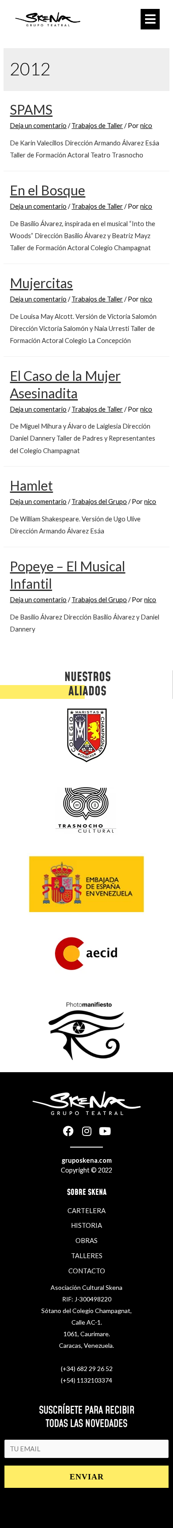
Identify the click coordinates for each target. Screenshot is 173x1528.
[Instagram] (86, 1131)
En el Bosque (47, 190)
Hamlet (31, 485)
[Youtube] (104, 1131)
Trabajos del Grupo (99, 501)
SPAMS (31, 109)
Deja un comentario (38, 125)
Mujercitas (41, 283)
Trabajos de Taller (97, 125)
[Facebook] (68, 1131)
